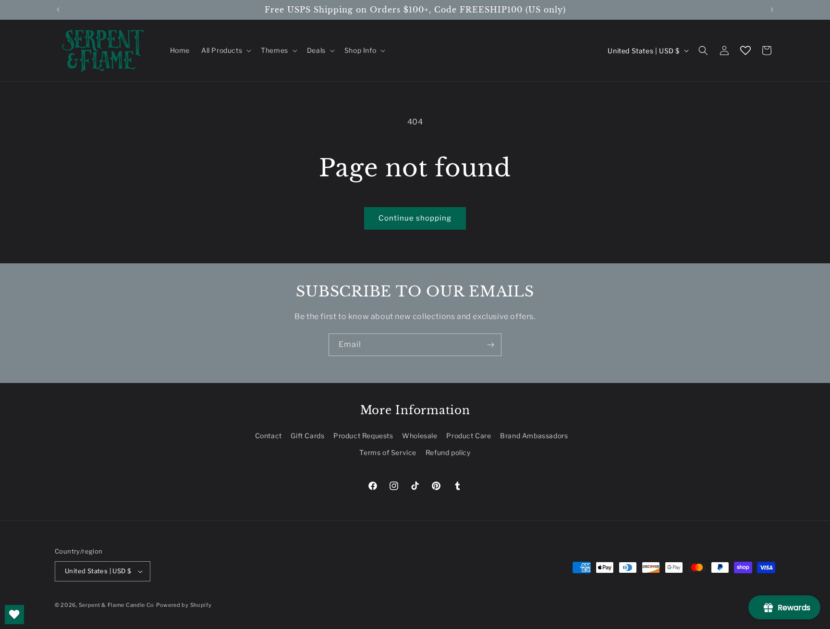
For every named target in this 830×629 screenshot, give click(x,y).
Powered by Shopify (184, 605)
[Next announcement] (771, 9)
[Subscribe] (490, 344)
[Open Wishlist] (745, 50)
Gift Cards (307, 436)
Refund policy (448, 452)
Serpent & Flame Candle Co (117, 605)
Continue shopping (415, 218)
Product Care (468, 436)
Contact (268, 436)
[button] (225, 50)
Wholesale (419, 436)
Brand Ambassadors (534, 436)
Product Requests (363, 436)
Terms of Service (387, 452)
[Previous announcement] (58, 9)
